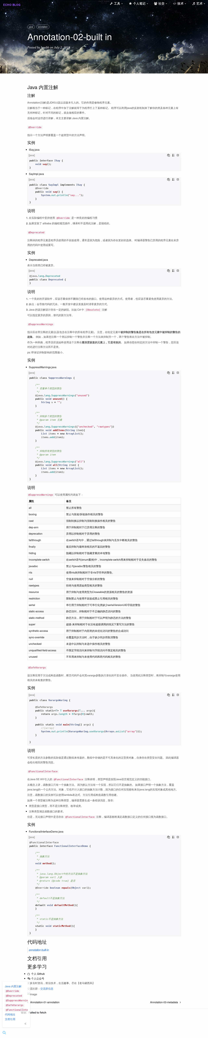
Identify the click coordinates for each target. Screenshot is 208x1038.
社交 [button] (161, 3)
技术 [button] (180, 3)
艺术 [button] (199, 3)
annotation (43, 26)
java (31, 26)
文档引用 (10, 1019)
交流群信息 (46, 988)
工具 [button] (117, 3)
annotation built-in (39, 950)
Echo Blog (12, 5)
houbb (45, 47)
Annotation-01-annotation (43, 1002)
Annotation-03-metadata (165, 1002)
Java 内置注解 (13, 986)
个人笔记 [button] (139, 3)
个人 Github (38, 974)
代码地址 (10, 1014)
